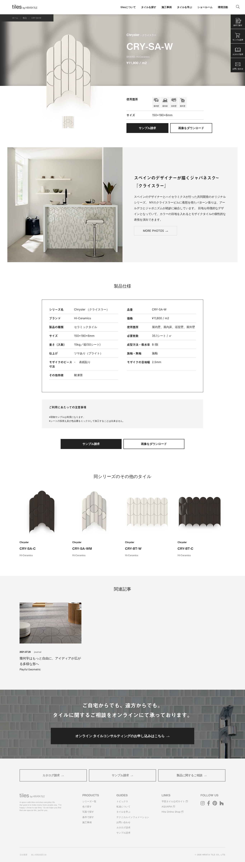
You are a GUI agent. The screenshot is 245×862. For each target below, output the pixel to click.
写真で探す (88, 811)
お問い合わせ (123, 822)
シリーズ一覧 (89, 801)
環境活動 (223, 7)
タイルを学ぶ (123, 811)
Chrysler (141, 34)
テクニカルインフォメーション (132, 817)
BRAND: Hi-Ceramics (138, 56)
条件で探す (88, 817)
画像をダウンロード (191, 128)
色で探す (87, 806)
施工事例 (87, 822)
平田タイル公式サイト (173, 801)
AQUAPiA (167, 806)
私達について (123, 806)
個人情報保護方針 (39, 854)
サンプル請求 (120, 775)
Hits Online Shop (171, 811)
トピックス (122, 801)
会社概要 (23, 854)
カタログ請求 (51, 775)
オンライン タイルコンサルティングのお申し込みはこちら (120, 736)
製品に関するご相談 (189, 775)
